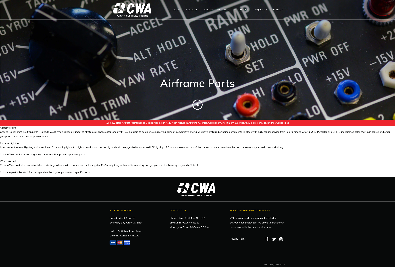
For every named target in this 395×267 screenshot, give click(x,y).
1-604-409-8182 (195, 217)
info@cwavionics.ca (188, 222)
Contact (277, 9)
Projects (259, 9)
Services (192, 9)
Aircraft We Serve (216, 9)
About (177, 9)
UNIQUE (281, 264)
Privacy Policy (237, 238)
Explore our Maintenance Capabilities (268, 122)
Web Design (269, 264)
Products (240, 9)
